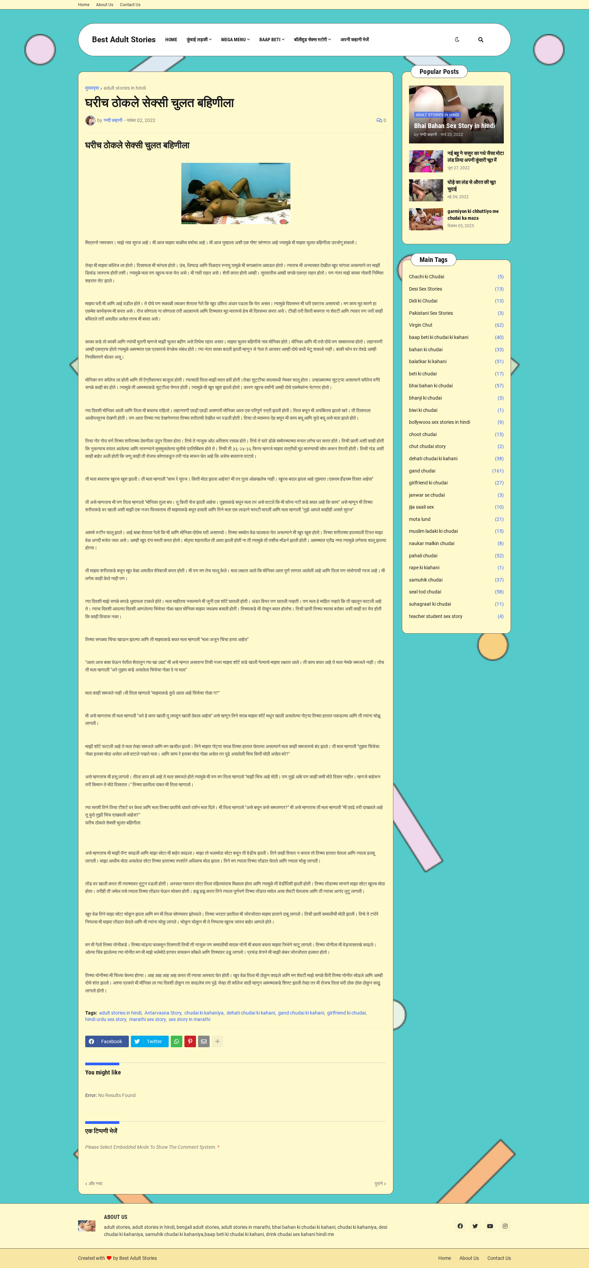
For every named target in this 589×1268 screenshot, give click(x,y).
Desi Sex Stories (456, 289)
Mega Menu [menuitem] (233, 39)
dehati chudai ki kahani (251, 1012)
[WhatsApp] (176, 1041)
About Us (104, 4)
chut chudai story (456, 446)
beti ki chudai (456, 373)
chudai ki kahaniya (204, 1012)
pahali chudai (456, 555)
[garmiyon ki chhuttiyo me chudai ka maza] (426, 219)
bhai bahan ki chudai (456, 385)
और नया (95, 1183)
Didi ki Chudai (456, 301)
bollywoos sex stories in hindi (456, 422)
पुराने (379, 1183)
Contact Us (130, 4)
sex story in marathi (189, 1019)
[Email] (204, 1041)
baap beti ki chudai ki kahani (456, 337)
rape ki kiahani (456, 567)
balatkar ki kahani (456, 361)
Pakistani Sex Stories (456, 313)
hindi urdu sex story (105, 1019)
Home (83, 4)
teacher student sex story (456, 616)
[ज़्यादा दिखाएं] (217, 1041)
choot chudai (456, 434)
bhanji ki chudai (456, 398)
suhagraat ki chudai (456, 604)
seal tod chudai (456, 591)
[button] (457, 40)
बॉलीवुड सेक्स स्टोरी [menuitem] (310, 39)
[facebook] (460, 1226)
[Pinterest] (190, 1041)
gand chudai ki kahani (301, 1012)
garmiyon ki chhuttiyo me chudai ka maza (473, 214)
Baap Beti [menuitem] (270, 39)
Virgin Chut (456, 325)
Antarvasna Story (163, 1012)
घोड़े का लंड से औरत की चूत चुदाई (472, 185)
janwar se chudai (456, 495)
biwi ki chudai (456, 410)
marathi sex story (147, 1019)
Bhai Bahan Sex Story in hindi (454, 126)
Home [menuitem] (171, 39)
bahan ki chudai (456, 349)
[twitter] (475, 1226)
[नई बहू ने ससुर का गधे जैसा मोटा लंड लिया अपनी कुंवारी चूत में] (426, 161)
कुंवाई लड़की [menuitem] (197, 39)
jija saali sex (456, 507)
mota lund (456, 519)
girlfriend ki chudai (346, 1012)
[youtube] (490, 1226)
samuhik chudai (456, 580)
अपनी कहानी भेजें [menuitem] (355, 39)
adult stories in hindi (125, 88)
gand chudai (456, 471)
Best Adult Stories (124, 39)
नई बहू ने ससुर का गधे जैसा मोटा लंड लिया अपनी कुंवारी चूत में (476, 156)
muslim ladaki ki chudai (456, 531)
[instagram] (505, 1226)
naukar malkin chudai (456, 543)
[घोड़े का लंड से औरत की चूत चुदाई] (426, 190)
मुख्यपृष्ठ (92, 88)
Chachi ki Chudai (456, 276)
